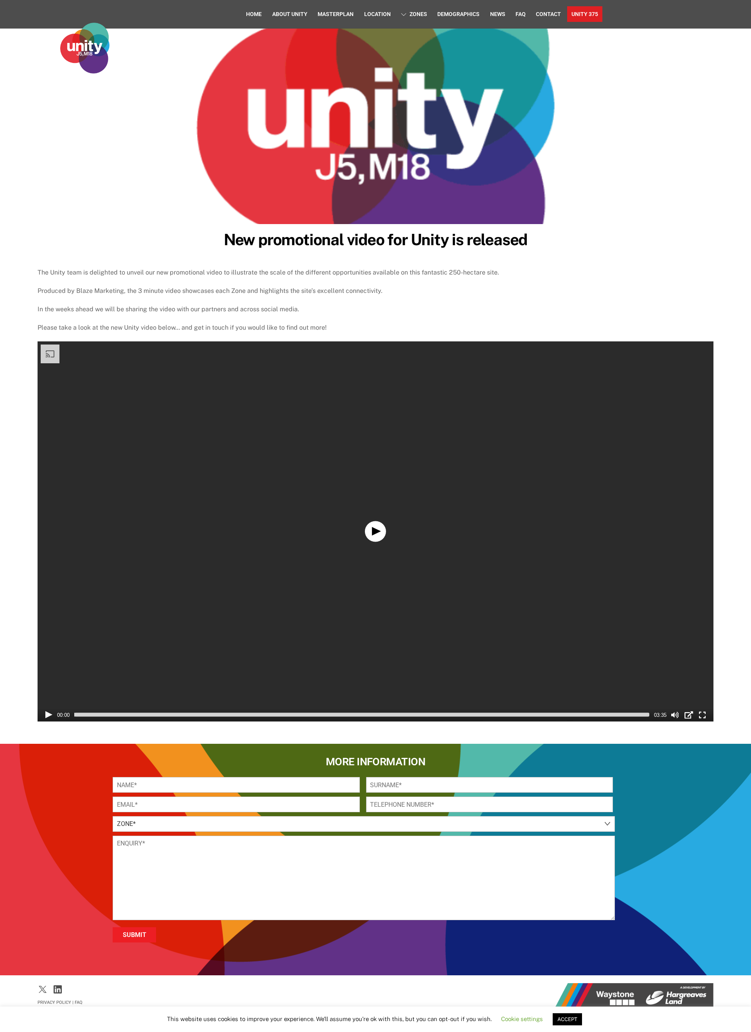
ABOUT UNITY (289, 14)
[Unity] (85, 69)
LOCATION (377, 14)
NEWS (497, 14)
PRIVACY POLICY (54, 1002)
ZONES (417, 14)
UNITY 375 (584, 14)
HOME (254, 14)
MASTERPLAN (336, 14)
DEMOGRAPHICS (458, 14)
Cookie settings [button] (522, 1019)
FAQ (521, 14)
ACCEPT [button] (567, 1019)
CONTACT (548, 14)
